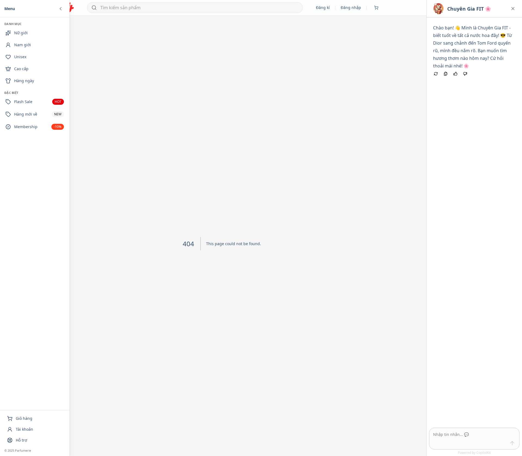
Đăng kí (323, 7)
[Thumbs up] (455, 73)
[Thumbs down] (465, 73)
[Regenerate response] (436, 73)
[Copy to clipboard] (445, 73)
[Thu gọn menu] (60, 8)
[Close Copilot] (513, 8)
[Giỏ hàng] (376, 7)
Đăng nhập (351, 7)
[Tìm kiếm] (94, 7)
